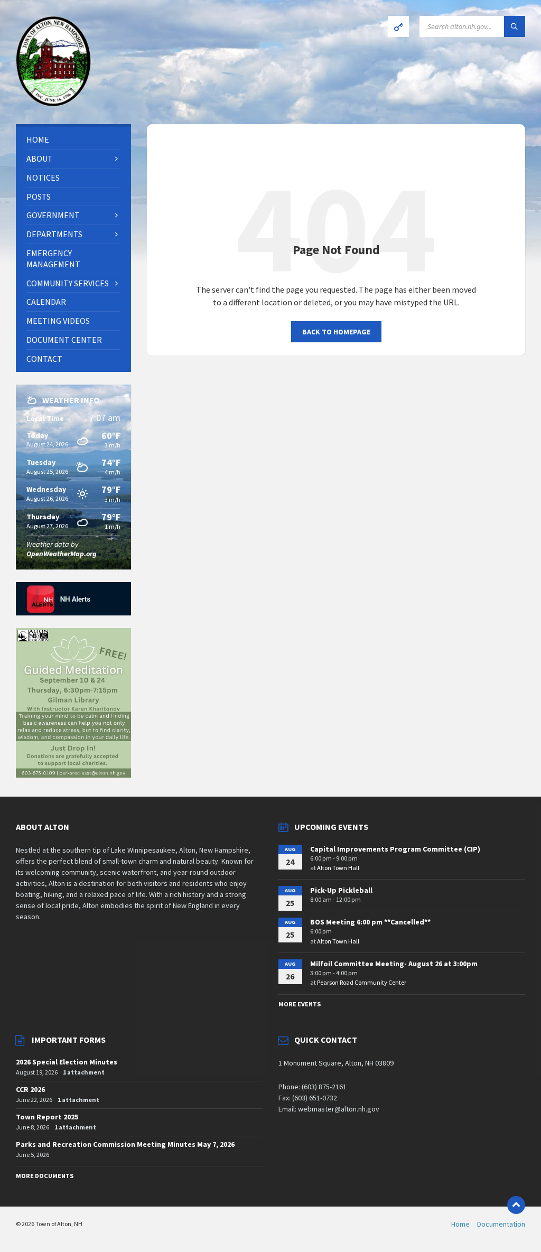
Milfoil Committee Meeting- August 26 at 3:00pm (394, 963)
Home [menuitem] (460, 1224)
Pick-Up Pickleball (341, 890)
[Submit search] (514, 26)
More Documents (44, 1176)
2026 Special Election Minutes (66, 1062)
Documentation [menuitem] (501, 1224)
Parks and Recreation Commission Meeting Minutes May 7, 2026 (125, 1144)
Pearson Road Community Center (361, 982)
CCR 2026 (30, 1089)
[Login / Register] (398, 26)
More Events (299, 1004)
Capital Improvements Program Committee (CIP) (395, 849)
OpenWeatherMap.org (61, 553)
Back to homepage (336, 332)
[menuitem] (73, 139)
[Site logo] (53, 103)
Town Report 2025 (47, 1117)
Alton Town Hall (338, 868)
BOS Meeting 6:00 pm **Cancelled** (370, 922)
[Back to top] (516, 1205)
